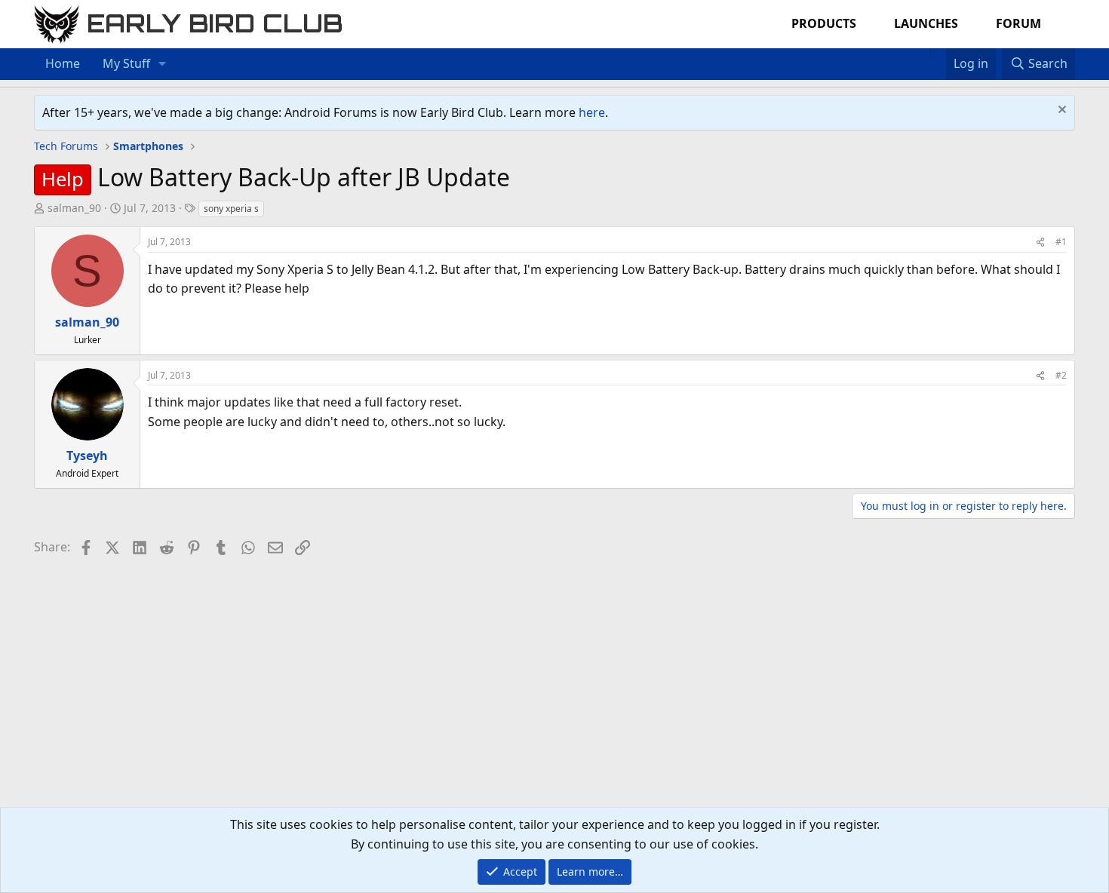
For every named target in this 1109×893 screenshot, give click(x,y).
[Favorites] (938, 54)
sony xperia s (231, 208)
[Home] (922, 54)
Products (823, 23)
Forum (1018, 23)
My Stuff (126, 63)
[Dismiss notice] (1060, 111)
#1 (1061, 241)
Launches (926, 23)
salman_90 (74, 208)
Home (62, 63)
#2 (1061, 375)
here (592, 112)
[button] (163, 64)
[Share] (1040, 241)
